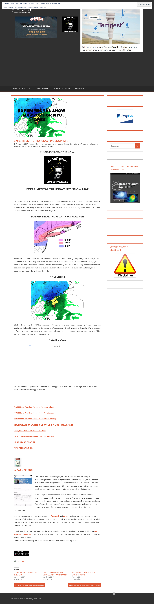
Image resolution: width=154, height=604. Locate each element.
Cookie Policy (42, 7)
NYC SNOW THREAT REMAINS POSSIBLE (30, 585)
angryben (35, 144)
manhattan (92, 144)
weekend (44, 146)
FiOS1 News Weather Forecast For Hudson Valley (35, 418)
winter (50, 146)
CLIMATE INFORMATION (61, 88)
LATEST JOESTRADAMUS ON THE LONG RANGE (34, 436)
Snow (28, 146)
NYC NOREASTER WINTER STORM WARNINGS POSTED (83, 574)
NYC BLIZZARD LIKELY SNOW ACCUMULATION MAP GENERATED (55, 574)
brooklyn (60, 144)
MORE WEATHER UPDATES (23, 88)
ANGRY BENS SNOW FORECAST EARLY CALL (84, 585)
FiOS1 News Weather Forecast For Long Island (34, 407)
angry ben (47, 144)
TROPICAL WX (79, 88)
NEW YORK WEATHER (23, 448)
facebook (55, 516)
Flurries (66, 144)
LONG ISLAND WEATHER (24, 442)
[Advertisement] (77, 68)
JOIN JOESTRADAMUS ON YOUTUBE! (30, 430)
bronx (54, 144)
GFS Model (73, 144)
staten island (35, 146)
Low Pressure (82, 144)
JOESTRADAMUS (43, 88)
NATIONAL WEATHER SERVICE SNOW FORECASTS (44, 424)
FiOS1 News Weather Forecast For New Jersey (34, 413)
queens (23, 146)
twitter (66, 516)
